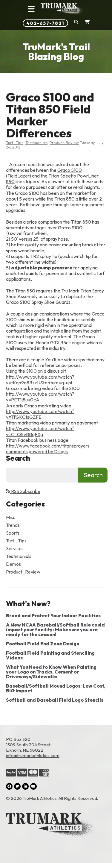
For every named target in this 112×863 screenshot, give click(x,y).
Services (15, 548)
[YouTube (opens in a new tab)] (33, 786)
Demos (13, 564)
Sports (13, 533)
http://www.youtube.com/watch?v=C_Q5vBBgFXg (40, 431)
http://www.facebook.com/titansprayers (48, 446)
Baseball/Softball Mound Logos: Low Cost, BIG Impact (55, 688)
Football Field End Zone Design (42, 644)
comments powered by (37, 451)
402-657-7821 (45, 23)
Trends (13, 525)
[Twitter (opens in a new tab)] (17, 786)
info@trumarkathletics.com (32, 755)
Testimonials (36, 142)
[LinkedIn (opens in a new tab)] (25, 786)
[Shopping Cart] (87, 23)
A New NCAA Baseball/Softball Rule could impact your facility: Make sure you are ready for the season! (55, 629)
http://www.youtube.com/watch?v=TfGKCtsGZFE (40, 414)
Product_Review (64, 142)
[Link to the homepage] (56, 826)
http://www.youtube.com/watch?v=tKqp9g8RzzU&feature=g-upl (40, 380)
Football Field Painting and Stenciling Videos (50, 655)
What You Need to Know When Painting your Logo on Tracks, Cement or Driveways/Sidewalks (51, 672)
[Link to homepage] (62, 9)
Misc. (11, 517)
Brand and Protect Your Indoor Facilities (53, 615)
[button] (76, 23)
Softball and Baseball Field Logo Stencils (54, 700)
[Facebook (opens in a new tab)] (9, 786)
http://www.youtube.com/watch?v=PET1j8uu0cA (40, 397)
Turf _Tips (14, 142)
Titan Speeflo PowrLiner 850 (52, 178)
